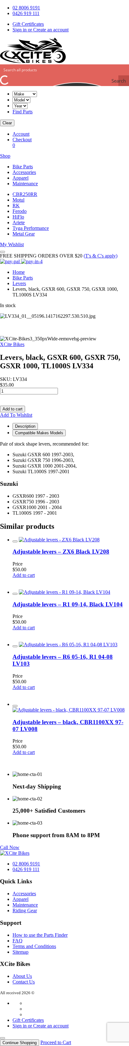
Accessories (24, 172)
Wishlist (12, 244)
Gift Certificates (28, 24)
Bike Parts (23, 166)
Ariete (19, 222)
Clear (7, 123)
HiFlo (18, 216)
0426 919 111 (26, 13)
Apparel (20, 178)
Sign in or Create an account (41, 29)
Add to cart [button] (24, 575)
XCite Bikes (12, 344)
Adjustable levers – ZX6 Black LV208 (61, 551)
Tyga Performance (31, 228)
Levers (19, 283)
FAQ (18, 940)
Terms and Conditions (34, 946)
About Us (22, 976)
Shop (5, 156)
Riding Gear (25, 910)
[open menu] (2, 252)
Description (25, 426)
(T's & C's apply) (100, 255)
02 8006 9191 (26, 7)
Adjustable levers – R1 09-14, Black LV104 (68, 604)
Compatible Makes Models (39, 433)
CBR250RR (25, 194)
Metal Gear (24, 233)
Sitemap (20, 952)
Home (19, 272)
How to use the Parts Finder (40, 935)
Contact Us (24, 981)
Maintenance (25, 183)
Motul (18, 200)
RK (16, 205)
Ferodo (20, 211)
